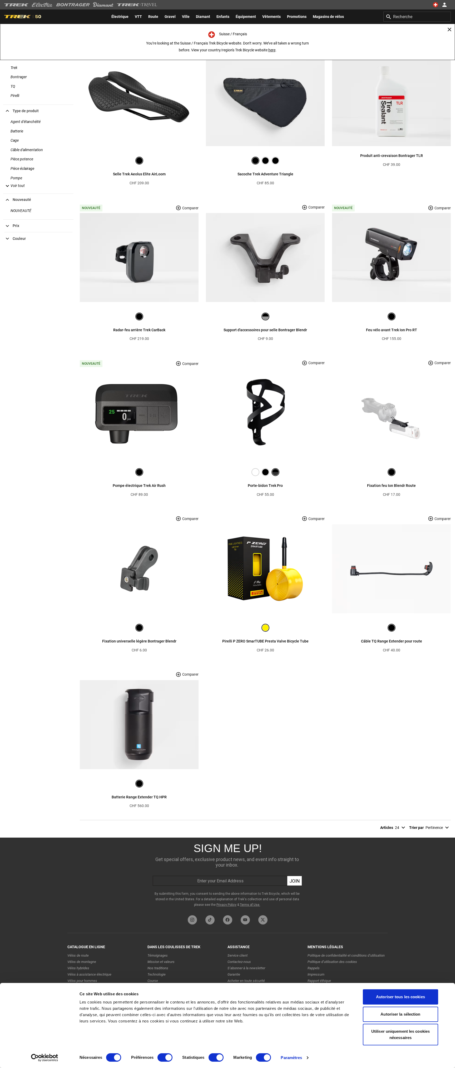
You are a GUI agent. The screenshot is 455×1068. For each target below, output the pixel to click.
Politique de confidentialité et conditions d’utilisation (346, 955)
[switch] (164, 1057)
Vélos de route (78, 955)
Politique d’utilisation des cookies (332, 962)
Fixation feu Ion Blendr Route (391, 485)
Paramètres (291, 1057)
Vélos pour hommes (82, 981)
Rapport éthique (319, 981)
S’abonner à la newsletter (246, 968)
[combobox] (417, 17)
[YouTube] (245, 919)
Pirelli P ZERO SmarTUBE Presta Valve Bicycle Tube (265, 641)
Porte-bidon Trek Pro (265, 485)
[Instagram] (192, 919)
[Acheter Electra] (42, 5)
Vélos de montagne (81, 962)
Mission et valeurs (161, 962)
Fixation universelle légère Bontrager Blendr (139, 641)
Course (152, 981)
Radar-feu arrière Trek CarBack (139, 330)
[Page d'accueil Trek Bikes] (16, 4)
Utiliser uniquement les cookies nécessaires (400, 1034)
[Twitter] (263, 919)
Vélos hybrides (78, 968)
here (271, 50)
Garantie (234, 974)
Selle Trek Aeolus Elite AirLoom (139, 174)
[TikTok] (210, 919)
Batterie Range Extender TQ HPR (139, 797)
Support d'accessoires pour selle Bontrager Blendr (265, 330)
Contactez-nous (239, 962)
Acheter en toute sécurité (246, 981)
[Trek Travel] (137, 4)
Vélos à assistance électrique (89, 974)
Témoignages (157, 955)
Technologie (156, 974)
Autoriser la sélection (400, 1014)
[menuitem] (120, 16)
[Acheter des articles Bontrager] (73, 4)
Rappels (314, 968)
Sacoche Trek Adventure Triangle (265, 174)
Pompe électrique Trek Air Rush (139, 485)
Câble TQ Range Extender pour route (391, 641)
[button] (14, 186)
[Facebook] (227, 919)
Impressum (316, 974)
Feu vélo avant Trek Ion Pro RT (391, 330)
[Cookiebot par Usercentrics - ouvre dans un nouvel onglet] (45, 1058)
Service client (238, 955)
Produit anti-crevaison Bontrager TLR (391, 156)
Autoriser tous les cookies (400, 997)
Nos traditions (157, 968)
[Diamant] (103, 5)
